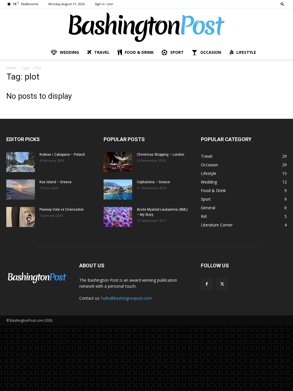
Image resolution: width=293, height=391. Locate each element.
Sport (177, 52)
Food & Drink (139, 52)
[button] (282, 4)
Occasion (210, 52)
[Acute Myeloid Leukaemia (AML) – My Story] (118, 217)
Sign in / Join (104, 4)
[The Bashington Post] (146, 27)
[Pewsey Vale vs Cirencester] (20, 217)
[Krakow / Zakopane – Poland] (20, 162)
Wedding (69, 52)
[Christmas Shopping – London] (118, 162)
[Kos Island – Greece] (20, 189)
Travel (102, 52)
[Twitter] (222, 284)
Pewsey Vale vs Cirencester (61, 210)
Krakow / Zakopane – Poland (62, 155)
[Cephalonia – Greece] (118, 189)
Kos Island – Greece (55, 182)
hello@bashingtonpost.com (126, 298)
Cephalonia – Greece (153, 182)
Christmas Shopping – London (160, 155)
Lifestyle (246, 52)
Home (11, 68)
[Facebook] (206, 284)
